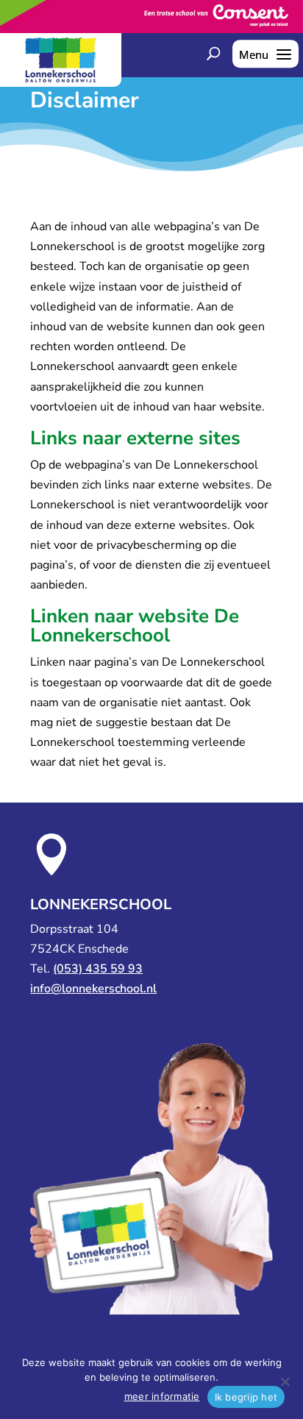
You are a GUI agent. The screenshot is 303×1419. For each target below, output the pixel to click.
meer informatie (162, 1396)
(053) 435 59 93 (98, 969)
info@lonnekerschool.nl (93, 989)
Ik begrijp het (246, 1397)
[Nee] (284, 1381)
